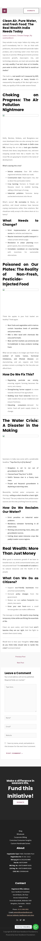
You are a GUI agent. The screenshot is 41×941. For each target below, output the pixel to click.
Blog (20, 831)
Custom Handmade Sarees (20, 843)
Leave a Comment (9, 35)
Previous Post (20, 657)
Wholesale (20, 834)
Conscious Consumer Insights (20, 840)
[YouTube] (24, 920)
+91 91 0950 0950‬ (22, 909)
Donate (20, 802)
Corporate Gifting (20, 837)
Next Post (20, 663)
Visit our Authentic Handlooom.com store (20, 915)
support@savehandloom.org (22, 912)
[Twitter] (21, 920)
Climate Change (23, 35)
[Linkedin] (17, 920)
